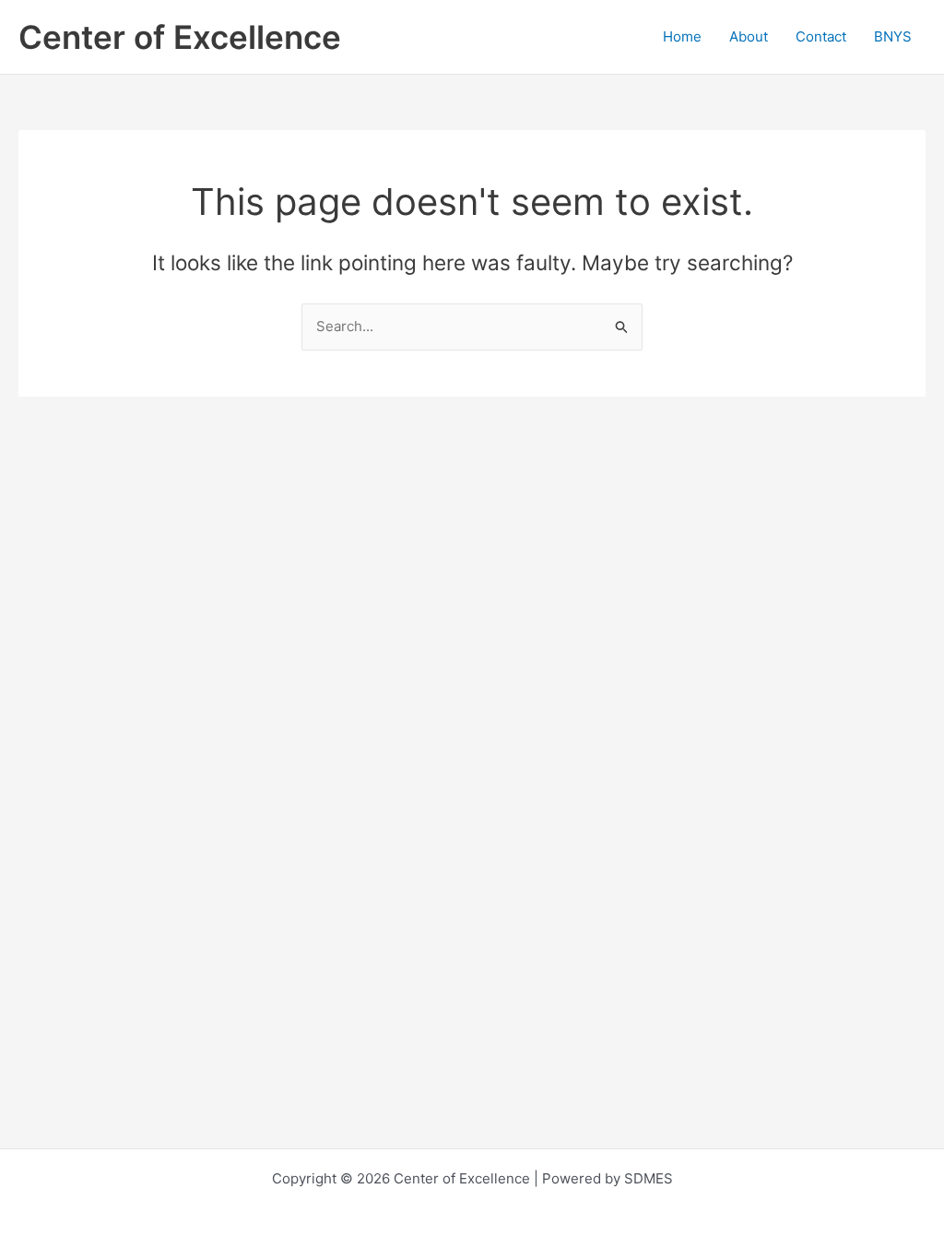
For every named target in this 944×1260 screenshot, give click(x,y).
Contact (821, 36)
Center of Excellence (179, 37)
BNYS (893, 36)
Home (682, 36)
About (748, 36)
